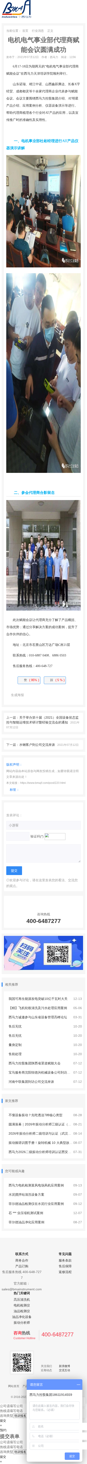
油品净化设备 (22, 1317)
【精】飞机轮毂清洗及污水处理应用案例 (37, 1008)
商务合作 (21, 1260)
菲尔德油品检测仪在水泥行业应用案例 (36, 1204)
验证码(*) (37, 836)
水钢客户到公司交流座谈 (37, 745)
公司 (3, 1406)
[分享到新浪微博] (40, 695)
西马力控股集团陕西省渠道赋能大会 (34, 1063)
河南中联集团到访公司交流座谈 (31, 1081)
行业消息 (38, 30)
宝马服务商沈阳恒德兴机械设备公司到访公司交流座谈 (47, 1072)
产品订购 (21, 1266)
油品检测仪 (22, 1311)
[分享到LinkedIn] (78, 695)
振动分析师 (22, 1322)
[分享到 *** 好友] (50, 695)
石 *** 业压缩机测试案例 (25, 1213)
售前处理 (15, 1054)
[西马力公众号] (43, 969)
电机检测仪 (22, 1305)
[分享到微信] (31, 695)
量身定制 (15, 1045)
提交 (3, 1420)
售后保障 (65, 1266)
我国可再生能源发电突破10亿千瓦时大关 (38, 999)
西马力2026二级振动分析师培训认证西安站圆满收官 (46, 1152)
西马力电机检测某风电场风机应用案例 (36, 1185)
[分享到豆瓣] (68, 695)
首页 (25, 30)
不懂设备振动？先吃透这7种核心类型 (35, 1115)
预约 (3, 1430)
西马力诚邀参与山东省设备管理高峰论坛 (37, 1017)
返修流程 (65, 1272)
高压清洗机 (22, 1299)
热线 (3, 1411)
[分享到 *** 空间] (59, 695)
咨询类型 (6, 1415)
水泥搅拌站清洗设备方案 (26, 1194)
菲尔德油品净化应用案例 (26, 1222)
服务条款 (65, 1260)
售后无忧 (15, 1026)
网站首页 (13, 1386)
